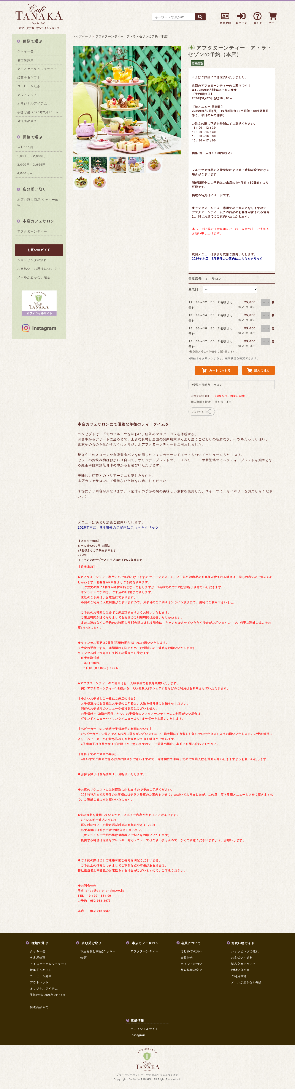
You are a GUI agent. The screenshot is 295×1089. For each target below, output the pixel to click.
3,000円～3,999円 (31, 164)
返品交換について (243, 964)
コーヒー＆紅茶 (29, 86)
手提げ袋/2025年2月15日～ (38, 112)
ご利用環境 (239, 976)
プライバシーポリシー (129, 1074)
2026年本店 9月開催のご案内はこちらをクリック (227, 258)
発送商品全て (27, 121)
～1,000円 (25, 147)
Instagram (138, 1035)
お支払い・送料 (242, 957)
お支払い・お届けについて (37, 268)
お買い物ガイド (39, 249)
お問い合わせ (240, 970)
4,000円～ (25, 173)
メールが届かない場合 (34, 277)
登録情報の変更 (192, 970)
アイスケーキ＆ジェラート (37, 68)
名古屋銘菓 (25, 60)
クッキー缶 (25, 51)
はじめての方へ (192, 951)
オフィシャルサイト (144, 1028)
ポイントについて (193, 964)
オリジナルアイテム (32, 103)
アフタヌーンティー (32, 231)
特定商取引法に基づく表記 (162, 1074)
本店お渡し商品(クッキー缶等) (38, 202)
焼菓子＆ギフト (29, 77)
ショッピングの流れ (32, 260)
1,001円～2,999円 (31, 156)
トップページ (82, 36)
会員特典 (187, 957)
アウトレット (27, 94)
